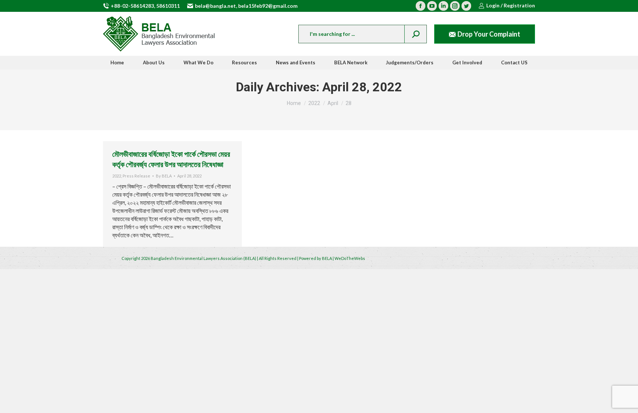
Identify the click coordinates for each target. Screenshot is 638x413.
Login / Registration (510, 5)
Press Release (136, 175)
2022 (116, 175)
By (164, 175)
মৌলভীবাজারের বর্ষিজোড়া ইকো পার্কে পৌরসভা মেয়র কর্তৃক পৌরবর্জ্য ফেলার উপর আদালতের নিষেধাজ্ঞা (171, 159)
